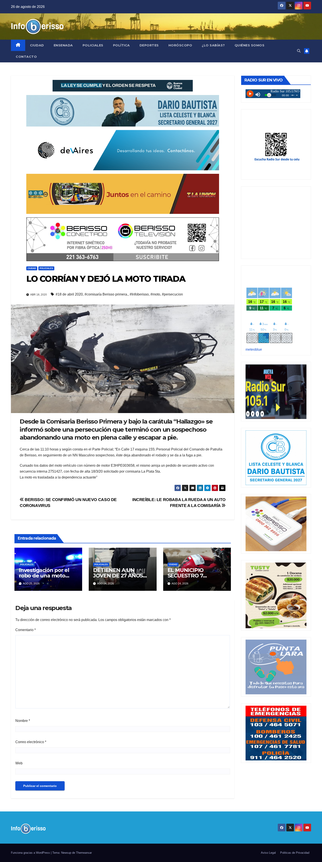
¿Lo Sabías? (213, 45)
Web (19, 763)
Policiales (93, 45)
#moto (155, 294)
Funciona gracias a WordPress (31, 852)
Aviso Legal (268, 852)
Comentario (25, 630)
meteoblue (254, 349)
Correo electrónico (30, 742)
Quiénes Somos (250, 45)
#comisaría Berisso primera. (106, 294)
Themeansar (84, 852)
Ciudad (37, 45)
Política (121, 45)
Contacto (26, 57)
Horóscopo (180, 45)
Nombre (22, 721)
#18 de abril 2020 (69, 294)
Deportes (149, 45)
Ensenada (63, 45)
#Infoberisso (139, 294)
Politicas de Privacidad (294, 852)
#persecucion (172, 294)
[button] (299, 51)
